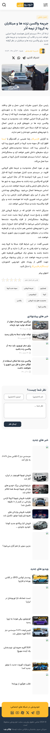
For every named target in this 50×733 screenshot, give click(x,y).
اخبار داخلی (42, 17)
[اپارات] (21, 712)
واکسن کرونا (42, 307)
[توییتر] (13, 57)
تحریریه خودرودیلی (32, 51)
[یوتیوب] (16, 712)
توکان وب (7, 729)
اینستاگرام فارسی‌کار (39, 266)
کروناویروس (32, 294)
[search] (4, 5)
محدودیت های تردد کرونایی (37, 300)
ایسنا (4, 139)
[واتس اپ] (18, 57)
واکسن (19, 300)
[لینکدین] (12, 712)
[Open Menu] (45, 5)
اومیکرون (43, 288)
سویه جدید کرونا (12, 288)
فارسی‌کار (35, 139)
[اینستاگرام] (37, 712)
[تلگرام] (24, 57)
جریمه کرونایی (28, 288)
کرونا (44, 294)
